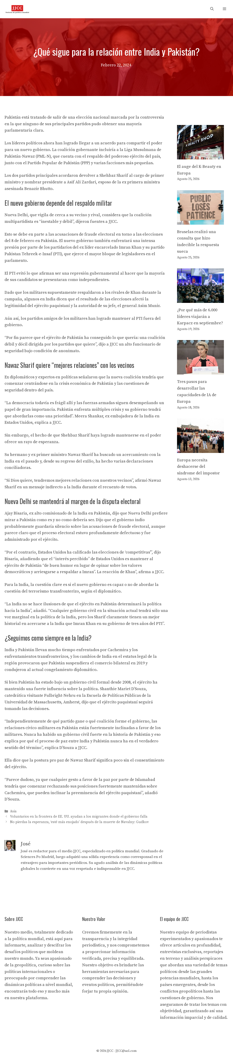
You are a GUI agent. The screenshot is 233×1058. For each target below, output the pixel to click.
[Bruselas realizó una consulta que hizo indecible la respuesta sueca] (200, 221)
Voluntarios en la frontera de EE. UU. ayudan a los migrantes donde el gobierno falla (78, 817)
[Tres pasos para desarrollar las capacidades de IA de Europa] (200, 371)
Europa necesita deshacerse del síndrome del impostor (198, 467)
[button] (212, 9)
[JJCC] (17, 9)
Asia (13, 811)
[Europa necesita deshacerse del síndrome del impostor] (200, 449)
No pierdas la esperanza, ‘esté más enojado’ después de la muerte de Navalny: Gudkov (79, 822)
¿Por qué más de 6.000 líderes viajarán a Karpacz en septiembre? (200, 316)
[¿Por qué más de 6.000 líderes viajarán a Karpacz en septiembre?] (200, 299)
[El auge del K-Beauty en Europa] (200, 156)
